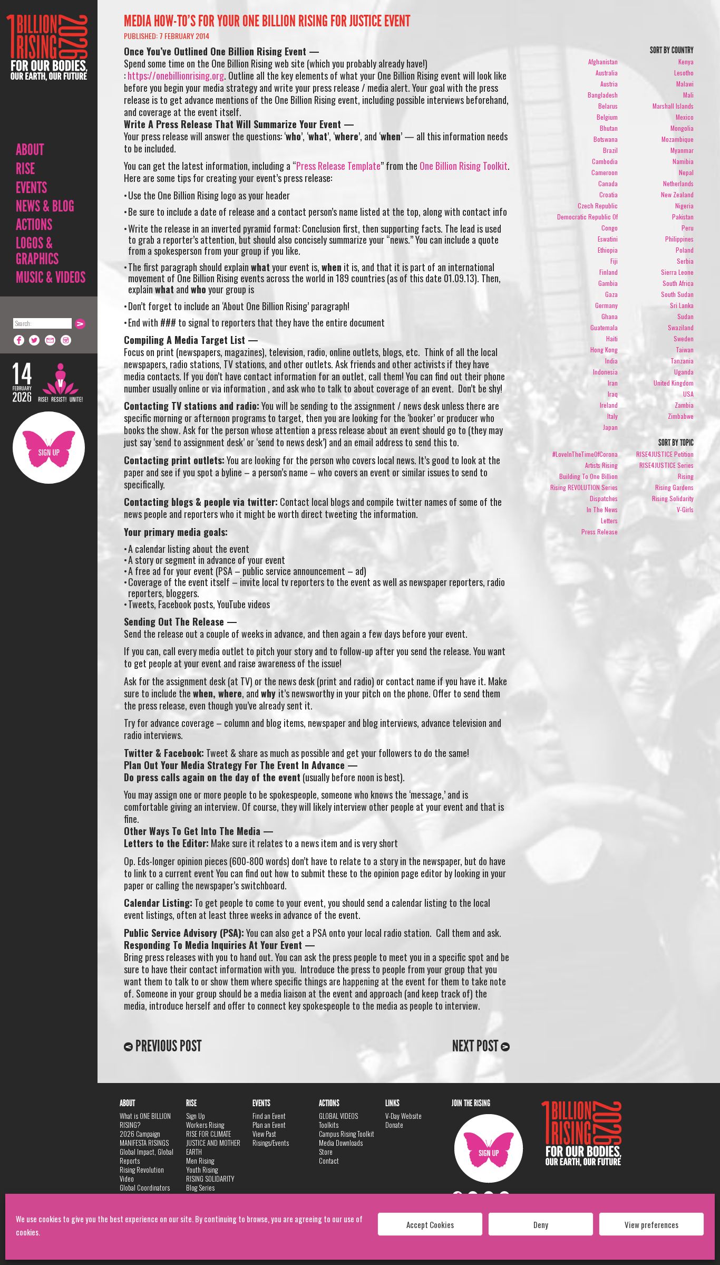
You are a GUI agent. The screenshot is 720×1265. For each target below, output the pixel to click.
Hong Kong (604, 349)
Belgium (607, 116)
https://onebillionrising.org (176, 75)
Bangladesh (603, 94)
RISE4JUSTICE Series (666, 465)
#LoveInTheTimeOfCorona (585, 453)
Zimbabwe (681, 415)
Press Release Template (338, 165)
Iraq (613, 393)
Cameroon (604, 172)
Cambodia (605, 161)
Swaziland (681, 327)
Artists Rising (601, 465)
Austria (609, 83)
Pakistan (683, 216)
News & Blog (45, 206)
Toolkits (328, 1124)
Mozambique (677, 139)
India (611, 360)
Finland (608, 271)
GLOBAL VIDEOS (338, 1115)
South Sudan (677, 294)
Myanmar (682, 150)
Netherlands (678, 183)
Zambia (684, 404)
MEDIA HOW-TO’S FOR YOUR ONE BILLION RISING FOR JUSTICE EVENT (267, 21)
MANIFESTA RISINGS (144, 1142)
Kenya (686, 61)
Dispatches (604, 498)
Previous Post (167, 1046)
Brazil (610, 150)
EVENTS (31, 187)
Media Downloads (341, 1142)
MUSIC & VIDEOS (50, 277)
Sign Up (49, 447)
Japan (610, 427)
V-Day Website (403, 1115)
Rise (25, 168)
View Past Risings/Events (270, 1138)
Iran (613, 382)
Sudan (685, 316)
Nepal (686, 172)
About (30, 149)
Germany (606, 305)
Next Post (476, 1046)
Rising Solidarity (673, 498)
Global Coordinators (145, 1187)
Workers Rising (205, 1124)
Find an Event (269, 1115)
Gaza (611, 294)
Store (326, 1151)
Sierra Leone (677, 271)
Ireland (609, 404)
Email (50, 340)
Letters (609, 520)
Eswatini (608, 238)
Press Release (599, 531)
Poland (685, 249)
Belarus (608, 105)
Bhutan (609, 127)
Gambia (608, 283)
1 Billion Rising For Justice (47, 73)
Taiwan (685, 349)
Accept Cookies (430, 1224)
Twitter (35, 340)
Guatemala (604, 327)
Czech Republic (598, 205)
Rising (686, 476)
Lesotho (684, 72)
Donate (394, 1124)
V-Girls (685, 509)
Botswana (605, 139)
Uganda (684, 371)
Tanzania (682, 360)
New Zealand (677, 194)
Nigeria (684, 205)
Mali (688, 94)
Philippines (679, 238)
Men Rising (200, 1160)
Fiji (614, 260)
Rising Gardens (674, 487)
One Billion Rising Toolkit (464, 165)
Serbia (685, 260)
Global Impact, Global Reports (146, 1156)
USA (688, 393)
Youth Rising (202, 1169)
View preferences (651, 1224)
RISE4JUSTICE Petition (665, 453)
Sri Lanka (682, 305)
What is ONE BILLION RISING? (145, 1120)
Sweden (684, 338)
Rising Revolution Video (142, 1174)
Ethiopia (608, 249)
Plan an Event (269, 1124)
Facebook (19, 340)
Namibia (683, 161)
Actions (34, 224)
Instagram (66, 340)
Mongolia (682, 127)
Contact (329, 1160)
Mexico (685, 116)
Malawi (685, 83)
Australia (607, 72)
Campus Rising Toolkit (346, 1133)
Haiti (612, 338)
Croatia (608, 194)
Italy (612, 415)
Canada (608, 183)
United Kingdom (674, 382)
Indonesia (605, 371)
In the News (602, 509)
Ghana (609, 316)
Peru (688, 227)
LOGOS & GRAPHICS (37, 251)
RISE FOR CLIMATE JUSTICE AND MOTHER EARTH (213, 1142)
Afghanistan (603, 61)
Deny (540, 1224)
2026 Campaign (140, 1133)
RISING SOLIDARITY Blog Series (210, 1183)
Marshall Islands (673, 105)
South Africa (678, 283)
